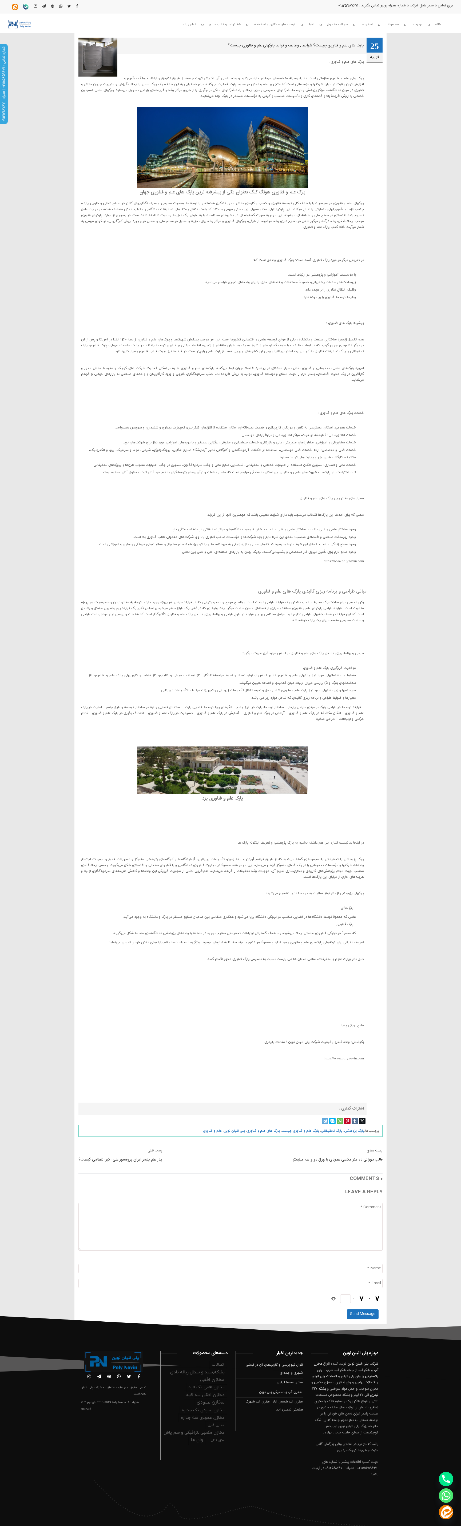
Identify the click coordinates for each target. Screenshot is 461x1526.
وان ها (197, 1440)
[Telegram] (325, 1121)
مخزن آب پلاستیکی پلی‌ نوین (281, 1392)
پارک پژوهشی (354, 1130)
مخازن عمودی (211, 1402)
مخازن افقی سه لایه (205, 1395)
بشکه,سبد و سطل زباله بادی (197, 1372)
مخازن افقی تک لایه (207, 1387)
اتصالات (218, 1364)
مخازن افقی (212, 1379)
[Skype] (332, 1121)
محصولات (392, 24)
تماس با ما (189, 24)
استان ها (367, 24)
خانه (438, 24)
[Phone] (446, 1479)
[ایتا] (446, 1512)
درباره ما (417, 24)
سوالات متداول (337, 24)
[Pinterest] (347, 1121)
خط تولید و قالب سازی (225, 24)
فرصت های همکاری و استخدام (274, 24)
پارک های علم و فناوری (263, 1130)
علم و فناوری (212, 1130)
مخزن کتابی (217, 1440)
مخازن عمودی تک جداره (203, 1410)
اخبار (311, 24)
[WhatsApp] (340, 1121)
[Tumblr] (355, 1121)
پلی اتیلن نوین (234, 1130)
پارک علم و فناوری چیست (300, 1130)
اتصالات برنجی (365, 1382)
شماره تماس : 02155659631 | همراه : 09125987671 (4, 84)
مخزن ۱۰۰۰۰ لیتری (290, 1382)
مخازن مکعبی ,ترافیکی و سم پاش (194, 1433)
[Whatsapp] (446, 1495)
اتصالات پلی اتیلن (324, 1376)
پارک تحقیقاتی (331, 1130)
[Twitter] (362, 1121)
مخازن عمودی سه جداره (203, 1418)
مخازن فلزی (216, 1425)
